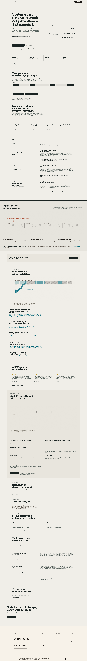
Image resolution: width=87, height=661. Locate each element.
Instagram (73, 635)
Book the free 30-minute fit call (18, 45)
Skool (72, 645)
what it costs (19, 619)
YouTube (72, 639)
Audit (56, 1)
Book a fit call (78, 1)
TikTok (72, 643)
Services (42, 637)
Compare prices (43, 643)
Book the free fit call (14, 473)
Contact (42, 651)
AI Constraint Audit (44, 635)
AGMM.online (58, 637)
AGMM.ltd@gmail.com (18, 650)
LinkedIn (72, 641)
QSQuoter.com (58, 635)
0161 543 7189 (21, 638)
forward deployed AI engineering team (24, 48)
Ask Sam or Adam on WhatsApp (20, 645)
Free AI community (74, 647)
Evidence (42, 641)
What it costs (43, 639)
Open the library (15, 597)
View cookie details (36, 659)
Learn (42, 649)
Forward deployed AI (44, 645)
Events (42, 647)
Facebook (73, 637)
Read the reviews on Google (17, 385)
